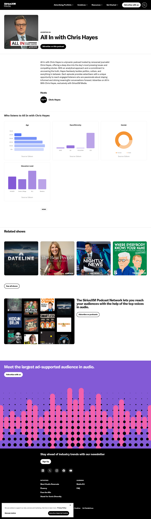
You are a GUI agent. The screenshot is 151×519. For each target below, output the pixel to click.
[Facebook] (63, 470)
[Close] (70, 505)
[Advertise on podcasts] (39, 321)
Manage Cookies (10, 513)
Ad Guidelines (87, 508)
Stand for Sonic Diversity (51, 496)
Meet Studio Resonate (49, 484)
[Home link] (10, 5)
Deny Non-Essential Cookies (58, 513)
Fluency (43, 488)
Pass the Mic (45, 492)
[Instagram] (56, 470)
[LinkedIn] (42, 470)
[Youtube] (70, 470)
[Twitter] (49, 470)
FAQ (78, 488)
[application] (27, 140)
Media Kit (81, 484)
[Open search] (144, 4)
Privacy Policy (61, 508)
